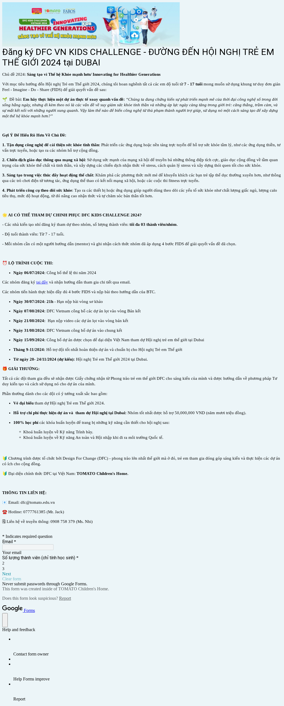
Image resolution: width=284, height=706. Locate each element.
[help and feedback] (5, 620)
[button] (142, 573)
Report (65, 598)
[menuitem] (147, 647)
